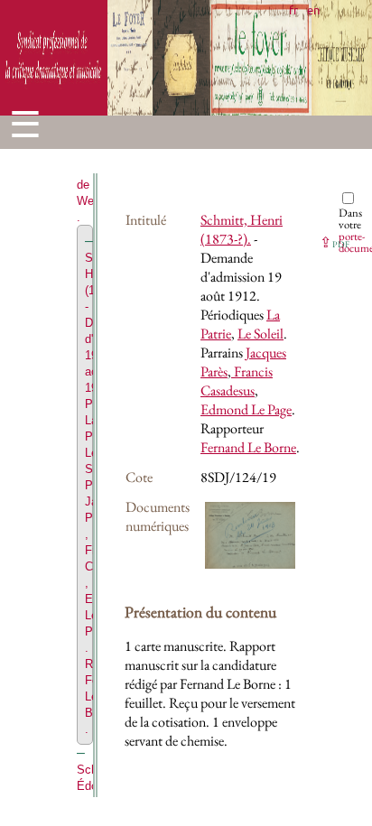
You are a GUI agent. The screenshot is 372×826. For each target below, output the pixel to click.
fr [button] (293, 9)
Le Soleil (260, 333)
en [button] (313, 9)
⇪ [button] (334, 242)
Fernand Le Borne (248, 447)
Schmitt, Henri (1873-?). (241, 229)
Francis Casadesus (236, 381)
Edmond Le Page (246, 409)
